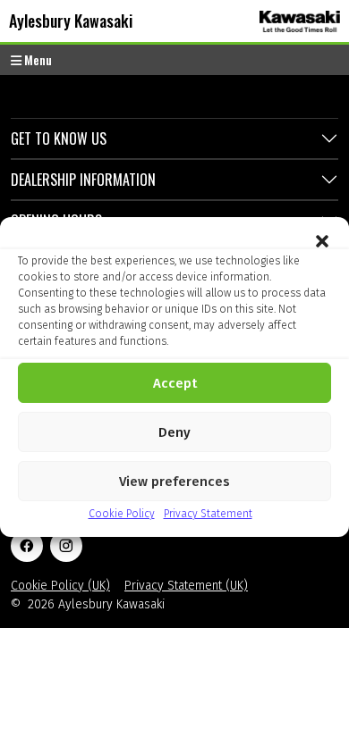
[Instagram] (66, 546)
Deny (174, 432)
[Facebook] (27, 546)
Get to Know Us (58, 138)
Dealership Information (83, 179)
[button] (322, 239)
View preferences (174, 481)
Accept (175, 383)
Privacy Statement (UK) (186, 585)
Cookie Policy (122, 513)
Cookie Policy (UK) (60, 585)
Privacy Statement (208, 513)
